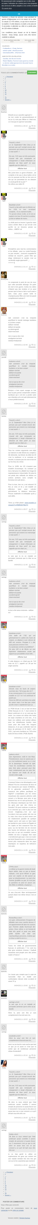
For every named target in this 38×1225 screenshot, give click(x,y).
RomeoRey (13, 918)
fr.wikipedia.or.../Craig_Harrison (12, 48)
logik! (4, 138)
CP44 (11, 867)
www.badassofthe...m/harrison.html (14, 52)
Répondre (32, 128)
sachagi (4, 521)
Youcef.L (12, 142)
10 (5, 90)
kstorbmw (12, 633)
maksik (4, 629)
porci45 (4, 357)
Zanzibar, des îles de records (12, 58)
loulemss (4, 315)
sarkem (11, 754)
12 (5, 94)
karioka (4, 416)
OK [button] (19, 14)
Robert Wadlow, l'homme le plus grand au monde (18, 61)
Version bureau (24, 1218)
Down (32, 126)
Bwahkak (4, 112)
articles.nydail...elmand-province (13, 50)
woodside (4, 998)
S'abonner (32, 72)
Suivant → (8, 99)
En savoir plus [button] (7, 8)
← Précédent (9, 76)
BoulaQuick (4, 279)
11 (5, 92)
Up (30, 126)
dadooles (4, 913)
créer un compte (18, 1210)
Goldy (4, 1068)
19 (5, 98)
